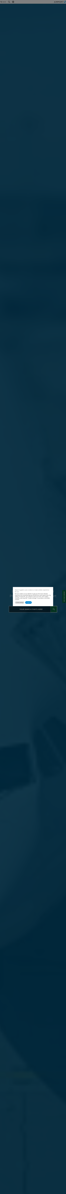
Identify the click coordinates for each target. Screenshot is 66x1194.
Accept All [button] (28, 602)
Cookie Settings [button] (19, 602)
